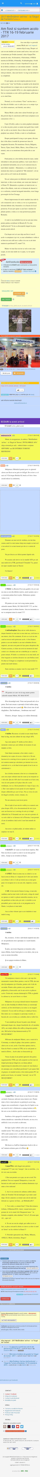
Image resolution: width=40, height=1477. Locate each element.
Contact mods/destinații (12, 1398)
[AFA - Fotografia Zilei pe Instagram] (9, 1426)
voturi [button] (32, 394)
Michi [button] (3, 466)
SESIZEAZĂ (17, 293)
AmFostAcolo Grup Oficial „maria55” (15, 1431)
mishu (8, 44)
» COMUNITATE (9, 10)
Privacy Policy (9, 1415)
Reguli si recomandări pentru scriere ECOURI (13, 1289)
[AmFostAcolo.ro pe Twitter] (22, 1426)
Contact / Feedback (10, 1394)
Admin (24, 1365)
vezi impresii (33, 45)
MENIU (16, 19)
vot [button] (38, 921)
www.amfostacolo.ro (20, 403)
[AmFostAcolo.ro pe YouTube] (18, 1426)
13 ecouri (5, 306)
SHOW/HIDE (35, 1294)
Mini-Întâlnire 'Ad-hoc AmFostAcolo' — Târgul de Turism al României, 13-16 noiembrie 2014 (20, 1363)
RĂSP (4, 458)
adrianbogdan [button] (6, 536)
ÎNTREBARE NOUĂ (7, 1276)
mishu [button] (3, 585)
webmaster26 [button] (6, 435)
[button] (14, 458)
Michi (32, 1356)
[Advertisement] (20, 510)
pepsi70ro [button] (4, 974)
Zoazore (7, 1350)
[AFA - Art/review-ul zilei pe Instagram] (5, 1426)
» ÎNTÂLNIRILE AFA (23, 10)
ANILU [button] (3, 730)
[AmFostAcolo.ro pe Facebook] (14, 1426)
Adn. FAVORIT (6, 299)
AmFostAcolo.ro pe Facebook (8, 1380)
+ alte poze (6, 373)
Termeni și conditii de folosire (14, 1408)
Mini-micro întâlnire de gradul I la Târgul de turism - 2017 (21, 1355)
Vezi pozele (19, 373)
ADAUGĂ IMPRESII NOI (32, 1268)
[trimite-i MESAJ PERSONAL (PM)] (14, 435)
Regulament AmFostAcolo (12, 1411)
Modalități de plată (10, 1400)
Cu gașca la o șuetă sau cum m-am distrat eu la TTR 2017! (19, 1348)
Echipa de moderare (11, 1396)
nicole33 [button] (4, 683)
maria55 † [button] (4, 1162)
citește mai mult (28, 271)
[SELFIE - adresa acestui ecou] (17, 458)
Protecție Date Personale (12, 1413)
